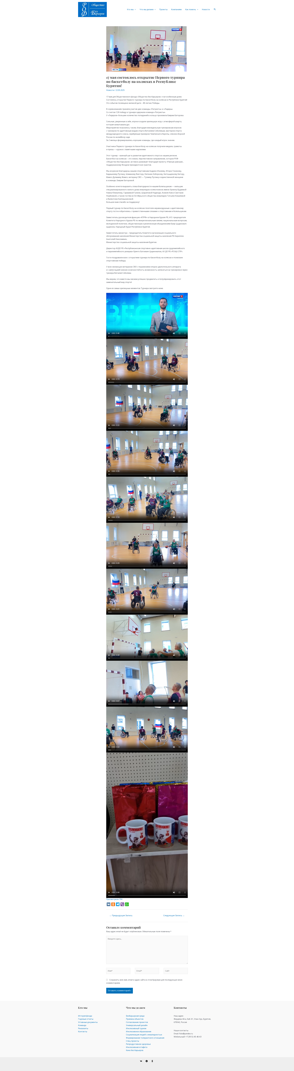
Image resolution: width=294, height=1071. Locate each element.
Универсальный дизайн (136, 1025)
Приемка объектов (134, 1019)
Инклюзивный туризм (136, 1028)
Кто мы (130, 9)
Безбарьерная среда (135, 1016)
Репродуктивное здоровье (138, 1044)
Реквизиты (83, 1028)
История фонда (85, 1016)
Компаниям (176, 9)
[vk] (141, 1061)
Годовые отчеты (85, 1019)
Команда (82, 1025)
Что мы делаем (146, 9)
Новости (206, 9)
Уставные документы (88, 1022)
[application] (135, 9)
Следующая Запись (174, 915)
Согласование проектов (137, 1022)
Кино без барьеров (134, 1050)
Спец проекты (132, 1041)
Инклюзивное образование (138, 1031)
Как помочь (190, 9)
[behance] (152, 1061)
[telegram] (147, 1061)
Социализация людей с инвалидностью (144, 1034)
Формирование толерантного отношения (145, 1038)
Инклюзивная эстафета (136, 1047)
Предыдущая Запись (120, 915)
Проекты (163, 9)
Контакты (82, 1031)
